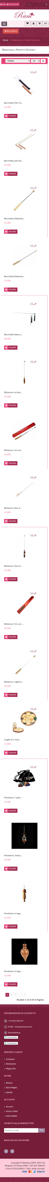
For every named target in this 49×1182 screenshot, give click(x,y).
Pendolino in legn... (13, 913)
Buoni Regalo (11, 1088)
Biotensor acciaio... (13, 392)
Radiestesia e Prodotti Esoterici (26, 40)
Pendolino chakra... (13, 855)
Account (9, 1107)
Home (5, 40)
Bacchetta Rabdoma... (14, 219)
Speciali (9, 1092)
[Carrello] (39, 23)
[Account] (34, 23)
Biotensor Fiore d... (13, 566)
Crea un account (13, 4)
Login (4, 4)
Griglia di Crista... (12, 740)
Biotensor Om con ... (14, 624)
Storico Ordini (12, 1111)
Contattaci (10, 1059)
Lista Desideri (11, 1116)
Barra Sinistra (11, 31)
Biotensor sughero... (13, 682)
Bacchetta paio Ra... (13, 161)
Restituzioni (11, 1064)
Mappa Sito (11, 1069)
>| (24, 995)
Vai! (41, 1130)
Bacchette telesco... (13, 334)
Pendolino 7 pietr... (13, 798)
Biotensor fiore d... (13, 508)
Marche (9, 1083)
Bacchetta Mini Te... (13, 103)
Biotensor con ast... (13, 450)
